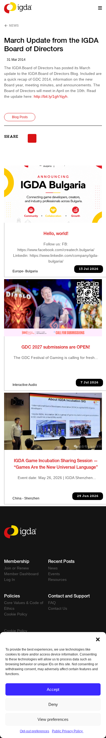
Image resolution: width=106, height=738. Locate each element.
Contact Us (57, 608)
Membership (16, 562)
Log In (9, 579)
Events (54, 574)
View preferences (53, 719)
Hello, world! (55, 234)
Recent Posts (61, 562)
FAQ (52, 602)
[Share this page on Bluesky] (32, 138)
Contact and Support (69, 596)
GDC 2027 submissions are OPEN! (55, 348)
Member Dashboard (21, 574)
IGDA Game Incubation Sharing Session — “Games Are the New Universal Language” (56, 464)
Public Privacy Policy (67, 731)
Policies (12, 596)
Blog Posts (20, 117)
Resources (57, 579)
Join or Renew (16, 568)
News (13, 26)
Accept (53, 689)
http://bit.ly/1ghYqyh (50, 96)
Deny (53, 704)
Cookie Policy (15, 614)
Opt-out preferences (34, 731)
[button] (98, 639)
